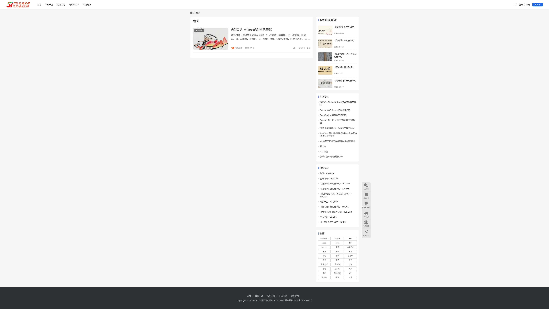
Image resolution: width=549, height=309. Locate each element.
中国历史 (350, 247)
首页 (39, 4)
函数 (337, 251)
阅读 (350, 277)
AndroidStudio (325, 238)
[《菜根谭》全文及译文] (325, 43)
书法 (324, 251)
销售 (337, 277)
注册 (528, 4)
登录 (521, 4)
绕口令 (337, 269)
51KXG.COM (278, 300)
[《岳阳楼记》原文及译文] (325, 83)
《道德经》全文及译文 (344, 27)
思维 (324, 260)
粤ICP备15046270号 (302, 300)
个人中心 (324, 217)
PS (350, 243)
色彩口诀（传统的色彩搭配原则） (252, 29)
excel (324, 243)
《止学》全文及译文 (329, 222)
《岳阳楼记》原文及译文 (345, 80)
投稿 (538, 4)
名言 (350, 251)
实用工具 (61, 4)
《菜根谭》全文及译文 (344, 40)
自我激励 (337, 273)
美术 (324, 273)
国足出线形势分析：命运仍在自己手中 (337, 128)
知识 (350, 264)
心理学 (350, 256)
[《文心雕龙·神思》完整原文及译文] (325, 56)
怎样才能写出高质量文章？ (332, 156)
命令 (324, 256)
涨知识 (337, 264)
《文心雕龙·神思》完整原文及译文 (335, 193)
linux (337, 243)
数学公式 (324, 264)
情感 (337, 260)
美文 (350, 269)
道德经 (324, 277)
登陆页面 (324, 178)
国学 (337, 256)
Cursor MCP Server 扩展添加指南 (335, 110)
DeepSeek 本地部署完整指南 (333, 115)
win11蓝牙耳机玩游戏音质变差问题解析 (337, 141)
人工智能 (324, 151)
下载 (337, 247)
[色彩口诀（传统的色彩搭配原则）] (210, 39)
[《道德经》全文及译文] (325, 30)
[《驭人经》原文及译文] (325, 70)
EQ (350, 238)
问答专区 (73, 4)
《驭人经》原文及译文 (344, 67)
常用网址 (87, 4)
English (337, 238)
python (324, 247)
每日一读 (49, 4)
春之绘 (323, 146)
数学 (350, 260)
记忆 (350, 273)
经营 (324, 269)
